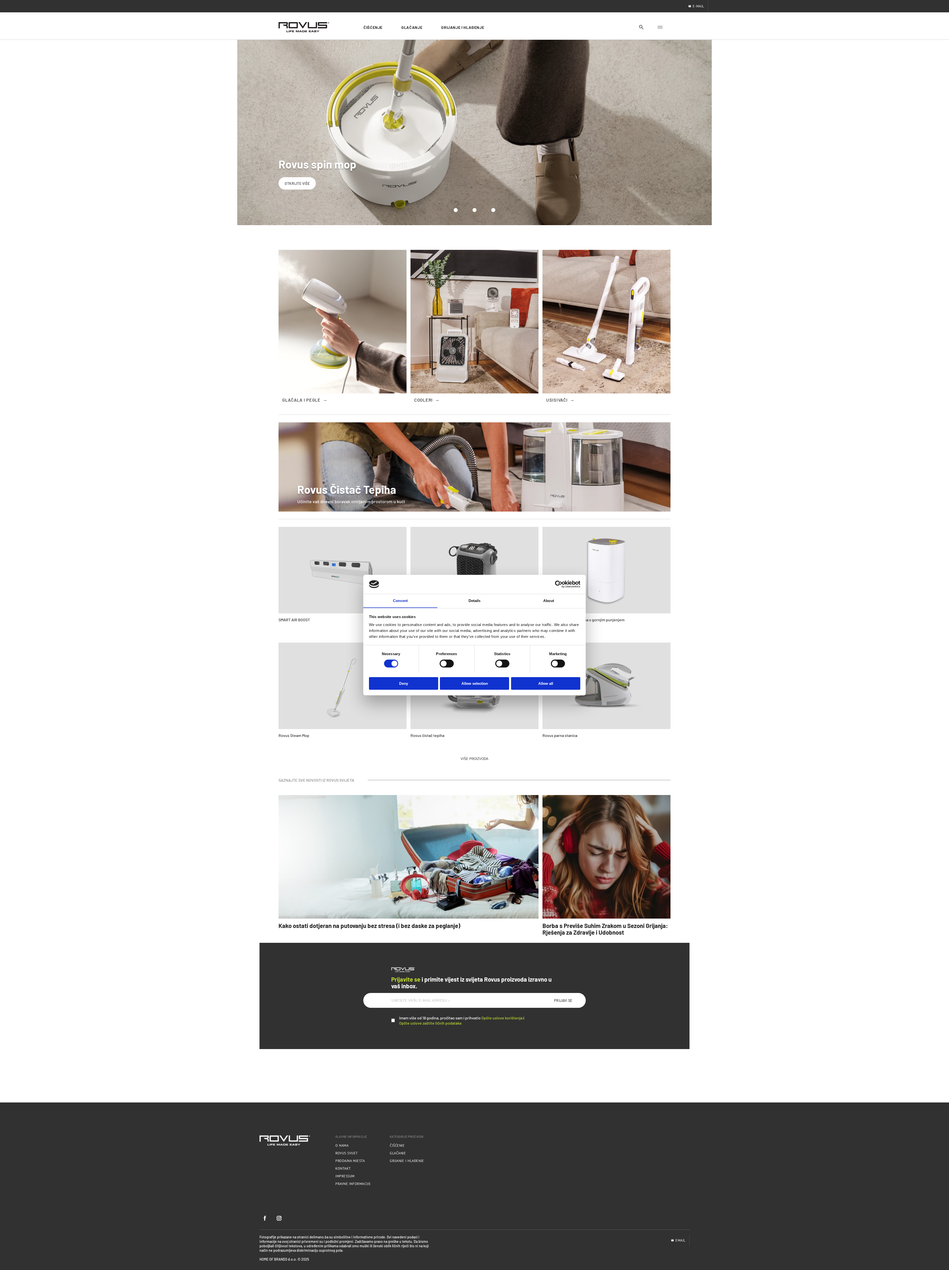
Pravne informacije (353, 1184)
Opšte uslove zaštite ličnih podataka (430, 1022)
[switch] (447, 663)
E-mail (698, 6)
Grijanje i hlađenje (407, 1161)
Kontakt (343, 1168)
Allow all (545, 683)
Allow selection (474, 683)
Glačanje (398, 1153)
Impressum (345, 1176)
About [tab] (548, 600)
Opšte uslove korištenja (501, 1017)
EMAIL (680, 1240)
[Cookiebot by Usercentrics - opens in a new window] (558, 584)
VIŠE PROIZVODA (474, 759)
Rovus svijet (346, 1153)
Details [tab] (475, 600)
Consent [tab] (400, 600)
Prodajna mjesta (350, 1161)
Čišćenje (397, 1145)
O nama (341, 1145)
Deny (403, 683)
